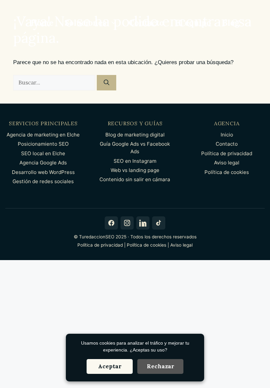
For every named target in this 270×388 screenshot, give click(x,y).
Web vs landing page (135, 170)
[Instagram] (127, 223)
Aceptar (110, 366)
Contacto (146, 23)
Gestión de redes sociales (43, 181)
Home (42, 23)
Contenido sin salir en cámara (134, 179)
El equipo (193, 23)
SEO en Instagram (135, 161)
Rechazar (160, 366)
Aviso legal (226, 162)
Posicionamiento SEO (43, 144)
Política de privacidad (226, 153)
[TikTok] (158, 223)
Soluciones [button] (85, 23)
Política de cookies (226, 172)
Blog (230, 23)
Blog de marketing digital (135, 135)
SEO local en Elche (43, 153)
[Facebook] (111, 223)
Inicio (227, 135)
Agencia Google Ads (43, 162)
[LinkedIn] (142, 223)
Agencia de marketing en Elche (43, 135)
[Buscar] (106, 83)
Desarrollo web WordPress (43, 172)
